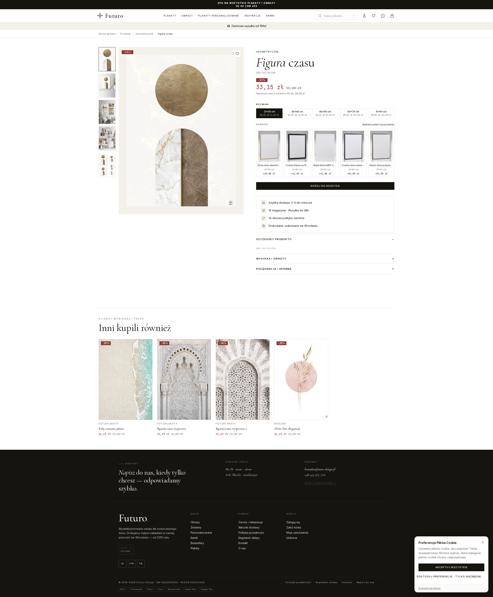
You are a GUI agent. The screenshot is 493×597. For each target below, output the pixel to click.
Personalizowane (201, 532)
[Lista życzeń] (373, 16)
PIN (131, 563)
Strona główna (107, 33)
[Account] (364, 16)
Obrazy (187, 15)
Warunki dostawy (249, 527)
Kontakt (243, 543)
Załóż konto (293, 527)
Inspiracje (252, 15)
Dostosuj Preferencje (434, 576)
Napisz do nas (365, 582)
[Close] (482, 542)
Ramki (270, 15)
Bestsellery (197, 543)
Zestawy (196, 527)
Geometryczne (144, 33)
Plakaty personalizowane (218, 15)
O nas (242, 548)
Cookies (347, 582)
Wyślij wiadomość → (321, 483)
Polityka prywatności (251, 532)
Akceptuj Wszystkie (451, 567)
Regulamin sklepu (249, 537)
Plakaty (170, 15)
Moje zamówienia (297, 532)
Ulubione (291, 537)
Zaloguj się (293, 522)
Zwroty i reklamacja (250, 522)
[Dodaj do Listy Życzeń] (237, 53)
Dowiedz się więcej (429, 588)
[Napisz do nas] (383, 16)
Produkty (125, 33)
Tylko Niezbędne (468, 576)
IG (122, 563)
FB (141, 563)
